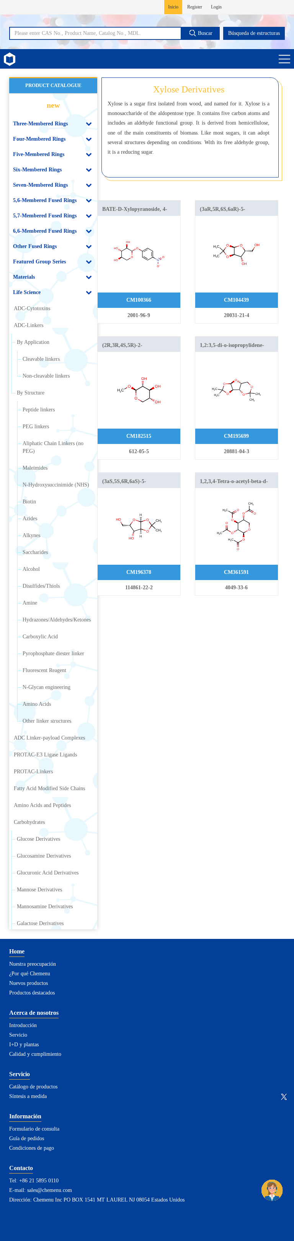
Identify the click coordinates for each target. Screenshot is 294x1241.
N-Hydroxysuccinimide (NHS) (56, 485)
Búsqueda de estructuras (254, 33)
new (53, 105)
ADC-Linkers (28, 325)
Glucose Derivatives (38, 839)
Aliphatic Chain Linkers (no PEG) (53, 447)
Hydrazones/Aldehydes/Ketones (57, 620)
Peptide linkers (39, 410)
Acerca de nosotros (34, 1012)
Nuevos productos (28, 983)
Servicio (18, 1035)
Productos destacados (32, 993)
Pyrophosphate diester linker (53, 653)
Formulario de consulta (34, 1129)
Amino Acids (37, 704)
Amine (30, 603)
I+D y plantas (24, 1044)
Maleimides (35, 468)
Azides (30, 518)
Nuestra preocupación (32, 964)
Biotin (29, 502)
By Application (33, 342)
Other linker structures (47, 721)
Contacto (21, 1168)
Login (216, 7)
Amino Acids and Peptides (42, 805)
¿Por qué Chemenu (29, 973)
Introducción (23, 1025)
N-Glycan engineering (46, 687)
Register (194, 7)
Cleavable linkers (41, 359)
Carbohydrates (29, 822)
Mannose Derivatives (39, 890)
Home (16, 951)
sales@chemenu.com (49, 1190)
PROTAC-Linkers (33, 771)
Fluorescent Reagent (44, 670)
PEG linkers (36, 426)
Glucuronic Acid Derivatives (47, 873)
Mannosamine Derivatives (45, 906)
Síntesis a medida (28, 1096)
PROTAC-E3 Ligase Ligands (45, 755)
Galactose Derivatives (40, 923)
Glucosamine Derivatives (44, 856)
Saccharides (35, 552)
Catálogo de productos (33, 1087)
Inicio (173, 7)
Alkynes (31, 535)
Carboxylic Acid (40, 636)
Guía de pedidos (26, 1138)
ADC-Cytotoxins (32, 308)
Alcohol (31, 569)
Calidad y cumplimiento (35, 1054)
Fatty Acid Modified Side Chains (49, 788)
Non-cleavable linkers (46, 376)
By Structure (30, 393)
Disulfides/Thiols (41, 586)
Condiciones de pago (31, 1148)
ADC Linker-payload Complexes (49, 738)
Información (25, 1116)
